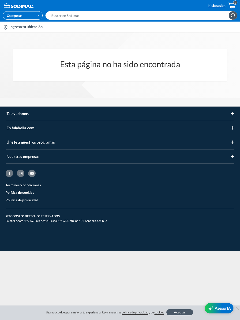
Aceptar (180, 312)
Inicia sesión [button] (216, 5)
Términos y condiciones (23, 185)
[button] (142, 15)
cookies (159, 312)
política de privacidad (135, 312)
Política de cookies (20, 192)
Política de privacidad (22, 200)
